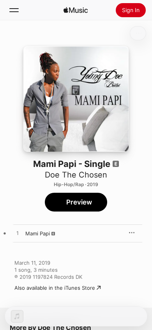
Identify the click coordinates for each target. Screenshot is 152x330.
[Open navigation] (14, 10)
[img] (76, 10)
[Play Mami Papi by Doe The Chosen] (17, 233)
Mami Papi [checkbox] (37, 233)
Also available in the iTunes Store (54, 288)
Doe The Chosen (76, 174)
